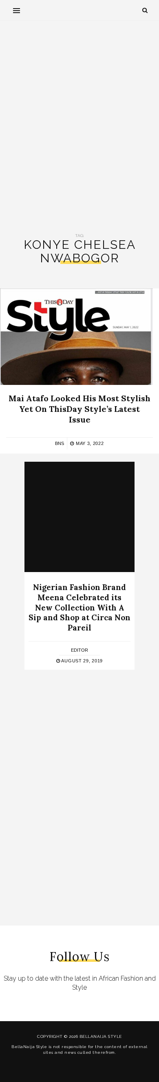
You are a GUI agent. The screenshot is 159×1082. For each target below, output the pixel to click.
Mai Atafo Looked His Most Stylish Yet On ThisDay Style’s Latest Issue (79, 409)
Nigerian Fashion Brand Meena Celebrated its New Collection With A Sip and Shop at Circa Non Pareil (79, 607)
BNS (59, 443)
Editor (79, 650)
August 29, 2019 (81, 660)
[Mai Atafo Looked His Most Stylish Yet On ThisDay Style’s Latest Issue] (76, 336)
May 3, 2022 (89, 443)
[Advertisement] (79, 127)
